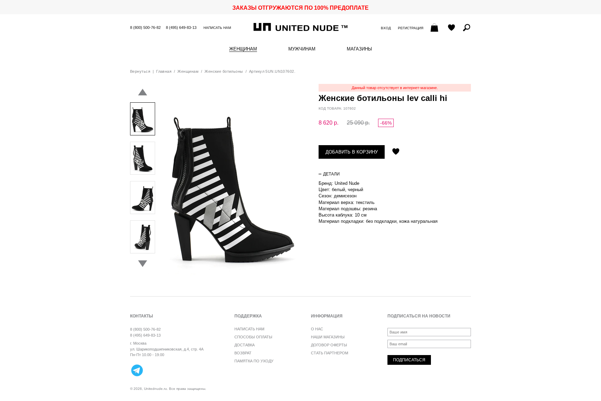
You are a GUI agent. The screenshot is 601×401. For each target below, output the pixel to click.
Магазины (359, 49)
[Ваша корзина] (435, 28)
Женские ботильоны (224, 71)
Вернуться (140, 71)
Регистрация (410, 28)
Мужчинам (301, 49)
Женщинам (243, 49)
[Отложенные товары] (451, 28)
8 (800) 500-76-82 (145, 27)
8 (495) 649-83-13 (181, 27)
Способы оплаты (253, 337)
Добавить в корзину (352, 152)
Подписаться (409, 359)
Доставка (244, 345)
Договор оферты (329, 345)
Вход (386, 28)
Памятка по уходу (253, 361)
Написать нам (217, 28)
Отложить (396, 152)
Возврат (242, 353)
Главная (163, 71)
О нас (317, 329)
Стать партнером (329, 353)
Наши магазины (328, 337)
